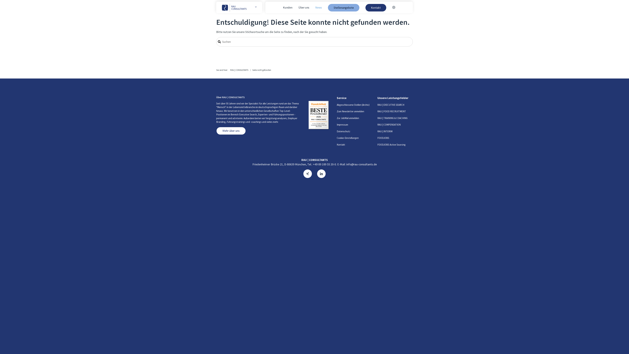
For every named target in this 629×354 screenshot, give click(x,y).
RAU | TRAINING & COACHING (392, 118)
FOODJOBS (383, 137)
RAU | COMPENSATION (389, 124)
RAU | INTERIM (384, 131)
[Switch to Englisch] (394, 7)
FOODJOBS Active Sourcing (391, 144)
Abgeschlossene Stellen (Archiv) (353, 104)
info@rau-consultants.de (361, 164)
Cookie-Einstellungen (348, 137)
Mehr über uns (231, 131)
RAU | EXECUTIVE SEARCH (390, 104)
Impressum (342, 124)
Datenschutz (343, 131)
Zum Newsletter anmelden (350, 111)
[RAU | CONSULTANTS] (234, 7)
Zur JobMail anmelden (348, 118)
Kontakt (341, 144)
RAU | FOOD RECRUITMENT (391, 111)
